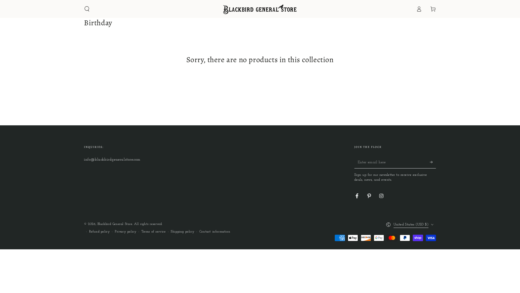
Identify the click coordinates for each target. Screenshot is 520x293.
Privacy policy (125, 231)
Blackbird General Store (115, 224)
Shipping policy (182, 231)
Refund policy (99, 231)
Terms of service (153, 231)
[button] (87, 9)
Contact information (214, 231)
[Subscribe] (433, 162)
